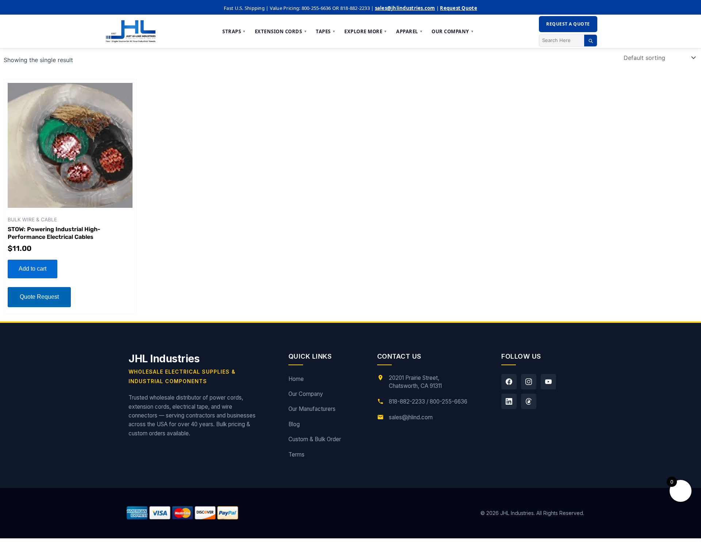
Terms (296, 454)
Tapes (326, 31)
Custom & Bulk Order (314, 439)
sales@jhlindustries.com (405, 8)
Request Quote (458, 8)
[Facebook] (509, 381)
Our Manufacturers (312, 408)
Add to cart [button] (32, 269)
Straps (234, 31)
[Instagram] (528, 381)
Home (296, 378)
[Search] (590, 40)
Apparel (409, 31)
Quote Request (39, 297)
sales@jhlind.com (411, 417)
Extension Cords (281, 31)
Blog (294, 424)
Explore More (365, 31)
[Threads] (528, 401)
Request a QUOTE (568, 24)
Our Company (453, 31)
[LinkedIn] (509, 401)
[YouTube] (548, 381)
